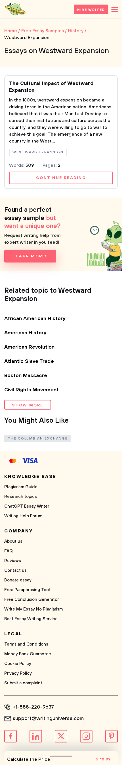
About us (13, 541)
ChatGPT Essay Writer (26, 506)
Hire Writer (91, 10)
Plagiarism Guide (20, 487)
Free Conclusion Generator (31, 599)
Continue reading (61, 177)
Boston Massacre (25, 376)
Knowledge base (30, 476)
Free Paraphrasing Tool (27, 590)
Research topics (20, 496)
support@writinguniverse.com (48, 718)
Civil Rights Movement (31, 390)
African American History (35, 319)
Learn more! (30, 256)
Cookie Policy (17, 663)
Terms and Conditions (26, 644)
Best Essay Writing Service (31, 619)
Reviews (12, 560)
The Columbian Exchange (38, 438)
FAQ (8, 551)
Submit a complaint (23, 683)
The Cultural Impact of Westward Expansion (51, 86)
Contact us (15, 570)
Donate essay (17, 580)
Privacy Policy (18, 673)
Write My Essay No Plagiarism (33, 609)
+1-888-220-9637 (33, 707)
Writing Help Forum (23, 516)
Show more (27, 405)
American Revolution (29, 347)
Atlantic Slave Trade (29, 361)
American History (25, 333)
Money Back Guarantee (27, 654)
